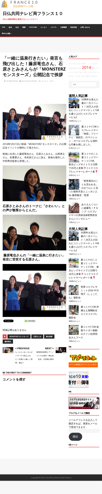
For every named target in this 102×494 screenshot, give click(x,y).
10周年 (87, 76)
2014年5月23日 (12, 81)
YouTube (33, 27)
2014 (86, 67)
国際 (24, 27)
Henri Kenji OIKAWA (29, 81)
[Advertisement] (51, 45)
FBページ (73, 444)
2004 (81, 72)
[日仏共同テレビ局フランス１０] (21, 6)
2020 (91, 72)
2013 (93, 68)
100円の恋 (93, 76)
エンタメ (44, 27)
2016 (95, 72)
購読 (75, 436)
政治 (10, 27)
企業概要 (63, 27)
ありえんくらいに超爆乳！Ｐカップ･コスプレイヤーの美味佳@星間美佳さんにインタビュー (83, 211)
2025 (95, 64)
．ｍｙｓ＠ (89, 64)
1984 (85, 72)
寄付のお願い (6, 33)
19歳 (82, 76)
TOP (3, 27)
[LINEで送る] (30, 320)
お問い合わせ (85, 27)
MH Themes (66, 478)
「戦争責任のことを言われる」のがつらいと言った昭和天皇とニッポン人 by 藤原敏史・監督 (83, 188)
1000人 (75, 64)
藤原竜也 (8, 341)
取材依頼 (73, 27)
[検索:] (84, 84)
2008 (79, 68)
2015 (83, 64)
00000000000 (73, 68)
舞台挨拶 (49, 336)
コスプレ (53, 27)
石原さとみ (37, 336)
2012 (79, 64)
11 (88, 72)
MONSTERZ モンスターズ (19, 336)
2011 (70, 64)
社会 (17, 27)
